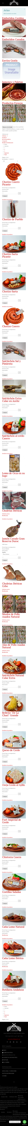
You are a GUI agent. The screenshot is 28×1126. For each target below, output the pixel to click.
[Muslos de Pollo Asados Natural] (14, 604)
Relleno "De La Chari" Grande (10, 714)
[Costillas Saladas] (14, 881)
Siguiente (6, 153)
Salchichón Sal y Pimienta (11, 362)
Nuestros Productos (9, 1055)
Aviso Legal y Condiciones (9, 1071)
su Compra (6, 1062)
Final (5, 154)
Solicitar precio (6, 514)
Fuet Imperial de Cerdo (11, 821)
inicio (4, 1050)
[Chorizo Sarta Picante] (14, 244)
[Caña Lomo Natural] (14, 916)
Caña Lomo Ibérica (12, 958)
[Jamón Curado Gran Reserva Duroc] (14, 528)
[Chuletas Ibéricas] (14, 500)
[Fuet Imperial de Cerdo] (14, 809)
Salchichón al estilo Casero (13, 437)
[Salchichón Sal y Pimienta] (14, 351)
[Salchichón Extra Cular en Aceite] (14, 388)
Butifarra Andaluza (13, 989)
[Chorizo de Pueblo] (14, 209)
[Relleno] (14, 702)
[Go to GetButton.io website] (24, 1124)
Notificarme (5, 515)
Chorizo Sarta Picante (10, 255)
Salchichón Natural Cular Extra (13, 677)
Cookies (4, 1075)
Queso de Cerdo (11, 750)
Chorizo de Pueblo (12, 219)
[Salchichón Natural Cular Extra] (14, 665)
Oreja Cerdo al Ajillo (13, 785)
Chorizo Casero (11, 326)
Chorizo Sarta (10, 291)
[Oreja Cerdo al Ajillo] (14, 774)
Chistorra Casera (11, 857)
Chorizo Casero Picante (11, 183)
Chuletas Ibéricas (12, 510)
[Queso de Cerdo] (14, 740)
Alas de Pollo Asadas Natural (13, 646)
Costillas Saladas (11, 892)
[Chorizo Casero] (14, 316)
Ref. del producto (6, 139)
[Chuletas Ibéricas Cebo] (14, 573)
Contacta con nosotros (10, 1057)
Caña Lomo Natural (13, 926)
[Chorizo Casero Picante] (14, 171)
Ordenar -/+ (5, 136)
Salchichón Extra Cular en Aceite (12, 400)
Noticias (5, 1059)
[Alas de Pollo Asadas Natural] (14, 634)
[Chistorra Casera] (14, 847)
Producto (4, 137)
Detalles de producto (7, 199)
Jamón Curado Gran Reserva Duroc (13, 540)
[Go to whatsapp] (24, 1122)
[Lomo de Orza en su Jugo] (14, 463)
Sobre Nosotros (8, 1052)
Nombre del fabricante (7, 142)
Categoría (4, 141)
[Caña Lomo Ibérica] (14, 948)
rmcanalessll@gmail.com (14, 1039)
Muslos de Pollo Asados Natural (11, 615)
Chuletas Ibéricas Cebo (12, 585)
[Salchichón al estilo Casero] (14, 425)
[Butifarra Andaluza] (14, 979)
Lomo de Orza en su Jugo (13, 474)
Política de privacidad (8, 1073)
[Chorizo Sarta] (14, 281)
